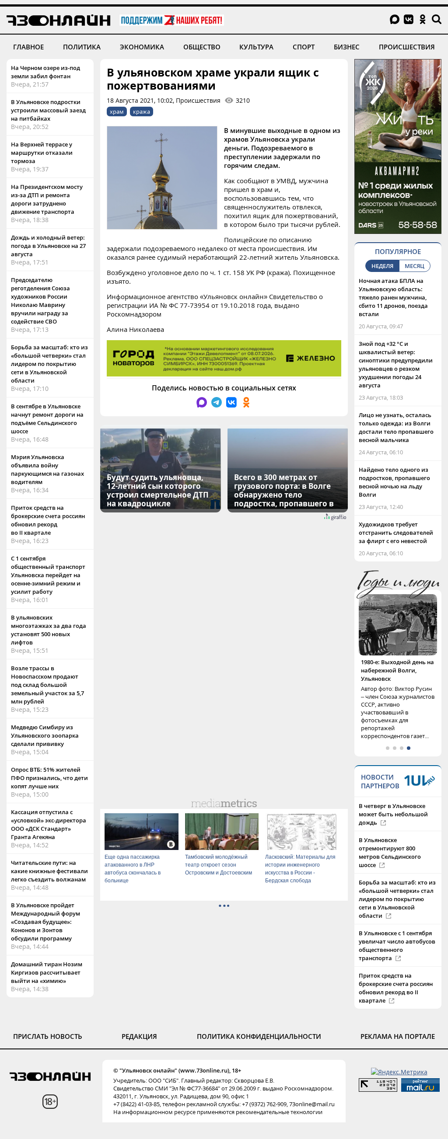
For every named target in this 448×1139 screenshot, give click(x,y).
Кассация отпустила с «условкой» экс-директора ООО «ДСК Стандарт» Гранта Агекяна (48, 824)
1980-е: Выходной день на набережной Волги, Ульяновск (397, 670)
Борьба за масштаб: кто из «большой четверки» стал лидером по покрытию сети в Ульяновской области (49, 363)
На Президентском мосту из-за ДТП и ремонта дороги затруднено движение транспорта (47, 199)
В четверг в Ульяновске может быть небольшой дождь (393, 814)
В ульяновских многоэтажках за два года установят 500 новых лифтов (48, 629)
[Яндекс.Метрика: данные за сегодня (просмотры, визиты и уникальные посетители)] (399, 1072)
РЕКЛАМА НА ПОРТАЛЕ (397, 1036)
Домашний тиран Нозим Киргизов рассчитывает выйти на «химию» (46, 972)
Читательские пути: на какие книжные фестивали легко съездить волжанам (49, 871)
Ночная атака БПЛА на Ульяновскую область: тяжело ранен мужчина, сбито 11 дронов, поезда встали (393, 297)
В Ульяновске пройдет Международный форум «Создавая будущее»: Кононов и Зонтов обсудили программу (45, 921)
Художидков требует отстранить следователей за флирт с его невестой (396, 532)
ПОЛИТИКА (82, 46)
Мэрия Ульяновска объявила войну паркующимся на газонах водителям (47, 469)
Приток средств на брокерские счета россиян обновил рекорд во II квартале (48, 520)
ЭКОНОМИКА (142, 46)
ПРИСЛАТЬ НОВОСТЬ (47, 1036)
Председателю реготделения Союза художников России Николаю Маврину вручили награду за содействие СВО (40, 300)
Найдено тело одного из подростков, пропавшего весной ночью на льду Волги (394, 482)
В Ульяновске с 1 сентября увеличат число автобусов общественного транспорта (397, 945)
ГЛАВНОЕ (28, 46)
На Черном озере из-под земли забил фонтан (45, 72)
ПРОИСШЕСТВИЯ (407, 46)
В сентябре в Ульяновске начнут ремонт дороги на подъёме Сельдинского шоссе (47, 418)
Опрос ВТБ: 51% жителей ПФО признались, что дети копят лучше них (49, 778)
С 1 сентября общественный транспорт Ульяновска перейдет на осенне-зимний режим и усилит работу (48, 575)
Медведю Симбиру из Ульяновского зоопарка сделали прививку (45, 735)
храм (117, 111)
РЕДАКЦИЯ (139, 1036)
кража (141, 111)
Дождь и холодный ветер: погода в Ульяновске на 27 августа (48, 245)
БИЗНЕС (347, 46)
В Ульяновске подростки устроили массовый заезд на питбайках (48, 110)
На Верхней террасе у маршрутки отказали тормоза (42, 152)
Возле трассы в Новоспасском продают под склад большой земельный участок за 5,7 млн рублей (47, 684)
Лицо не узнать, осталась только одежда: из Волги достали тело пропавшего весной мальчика (396, 427)
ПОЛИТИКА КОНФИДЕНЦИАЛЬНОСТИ (259, 1036)
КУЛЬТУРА (256, 46)
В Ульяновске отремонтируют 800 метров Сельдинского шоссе (390, 852)
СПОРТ (304, 46)
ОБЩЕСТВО (201, 46)
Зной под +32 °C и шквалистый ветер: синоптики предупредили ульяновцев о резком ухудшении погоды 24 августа (396, 364)
